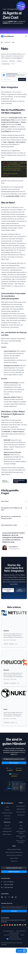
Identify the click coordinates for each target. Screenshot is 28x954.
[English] (4, 925)
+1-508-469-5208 (8, 887)
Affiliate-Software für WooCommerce (14, 852)
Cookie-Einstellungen (14, 937)
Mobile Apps (7, 815)
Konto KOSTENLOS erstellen (8, 590)
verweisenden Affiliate (12, 196)
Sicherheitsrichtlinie (20, 931)
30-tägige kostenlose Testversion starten (14, 759)
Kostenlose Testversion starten (14, 867)
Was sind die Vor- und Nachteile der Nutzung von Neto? (11, 517)
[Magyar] (12, 925)
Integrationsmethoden (7, 812)
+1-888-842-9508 (8, 884)
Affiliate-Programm (7, 834)
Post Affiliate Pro (6, 131)
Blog (21, 825)
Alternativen (7, 818)
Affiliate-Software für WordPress (14, 855)
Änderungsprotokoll (20, 812)
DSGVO (22, 935)
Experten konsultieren (14, 871)
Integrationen (7, 42)
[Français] (10, 925)
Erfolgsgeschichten (7, 831)
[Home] (2, 42)
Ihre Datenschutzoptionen (15, 938)
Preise (7, 807)
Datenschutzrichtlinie (14, 933)
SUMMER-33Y (7, 23)
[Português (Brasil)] (23, 925)
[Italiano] (15, 925)
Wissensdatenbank (20, 806)
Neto (13, 42)
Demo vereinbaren (14, 762)
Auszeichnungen (7, 828)
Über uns (7, 825)
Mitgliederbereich (21, 809)
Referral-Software (14, 858)
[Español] (7, 925)
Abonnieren (22, 79)
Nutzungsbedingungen (8, 931)
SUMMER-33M (12, 21)
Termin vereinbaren (20, 590)
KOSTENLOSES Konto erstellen (19, 481)
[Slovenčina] (25, 925)
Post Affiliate (17, 58)
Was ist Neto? (5, 501)
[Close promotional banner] (26, 2)
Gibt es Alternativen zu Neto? (9, 525)
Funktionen (7, 810)
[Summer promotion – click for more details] (14, 17)
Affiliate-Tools (14, 861)
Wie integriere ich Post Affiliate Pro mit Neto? (11, 509)
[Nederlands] (17, 925)
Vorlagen (21, 828)
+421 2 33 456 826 (8, 881)
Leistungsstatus (21, 814)
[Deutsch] (2, 925)
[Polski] (20, 925)
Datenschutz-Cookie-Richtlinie (11, 935)
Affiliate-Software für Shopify (14, 849)
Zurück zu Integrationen (5, 481)
